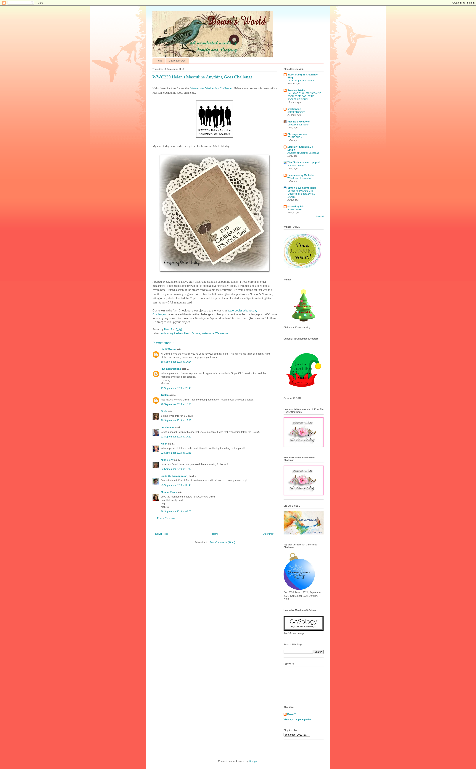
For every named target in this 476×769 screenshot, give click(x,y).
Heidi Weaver (168, 349)
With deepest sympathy (299, 178)
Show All (320, 216)
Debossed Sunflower (298, 124)
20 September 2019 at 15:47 (176, 420)
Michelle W (167, 459)
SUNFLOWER (294, 209)
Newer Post (161, 533)
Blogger (253, 761)
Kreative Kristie (296, 90)
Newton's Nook (192, 333)
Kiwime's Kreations (298, 121)
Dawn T (168, 329)
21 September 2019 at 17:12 (176, 436)
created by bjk (295, 206)
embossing (167, 333)
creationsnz (167, 427)
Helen (164, 443)
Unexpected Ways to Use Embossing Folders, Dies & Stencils (301, 194)
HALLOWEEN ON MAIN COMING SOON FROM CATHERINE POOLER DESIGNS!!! (304, 96)
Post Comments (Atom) (222, 542)
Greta (164, 411)
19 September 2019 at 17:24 (176, 361)
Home (159, 60)
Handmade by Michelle (300, 175)
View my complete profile (297, 719)
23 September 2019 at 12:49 (176, 469)
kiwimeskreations (171, 368)
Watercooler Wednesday (215, 333)
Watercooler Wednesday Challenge (210, 88)
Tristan (165, 395)
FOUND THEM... (295, 137)
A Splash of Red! (295, 165)
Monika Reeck (169, 492)
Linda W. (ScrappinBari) (174, 476)
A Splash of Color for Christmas (303, 153)
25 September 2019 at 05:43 (176, 485)
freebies (178, 333)
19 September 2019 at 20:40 (176, 388)
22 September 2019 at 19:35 (176, 452)
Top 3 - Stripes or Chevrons (301, 80)
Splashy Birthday (296, 112)
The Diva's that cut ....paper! (303, 162)
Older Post (268, 533)
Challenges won (177, 60)
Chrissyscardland (297, 134)
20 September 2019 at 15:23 (176, 404)
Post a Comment (166, 518)
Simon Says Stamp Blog (301, 187)
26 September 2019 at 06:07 (176, 511)
